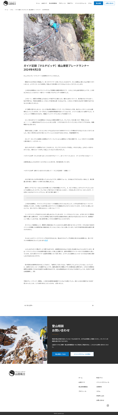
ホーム (6, 9)
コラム (11, 9)
